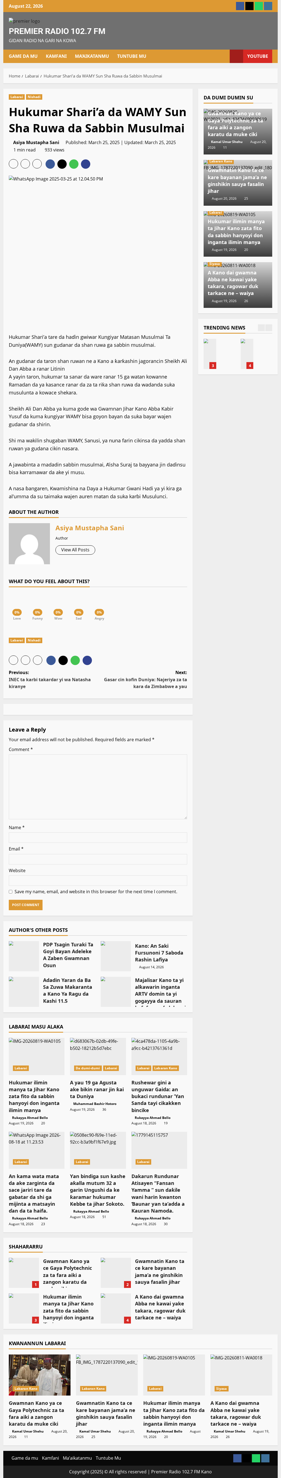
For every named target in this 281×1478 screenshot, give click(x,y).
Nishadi (34, 96)
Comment (21, 749)
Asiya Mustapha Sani (36, 142)
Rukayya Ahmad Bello (30, 1117)
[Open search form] (224, 56)
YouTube (257, 56)
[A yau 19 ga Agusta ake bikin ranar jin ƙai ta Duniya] (98, 1056)
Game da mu (23, 56)
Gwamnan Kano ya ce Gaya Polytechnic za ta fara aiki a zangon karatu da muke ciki (24, 1273)
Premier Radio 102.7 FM (57, 31)
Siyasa (214, 263)
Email (16, 849)
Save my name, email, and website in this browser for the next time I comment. (96, 892)
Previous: (50, 679)
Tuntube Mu (131, 56)
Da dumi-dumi (88, 1068)
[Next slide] (268, 327)
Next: (145, 679)
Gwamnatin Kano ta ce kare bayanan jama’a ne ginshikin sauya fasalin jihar (116, 1273)
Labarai (16, 96)
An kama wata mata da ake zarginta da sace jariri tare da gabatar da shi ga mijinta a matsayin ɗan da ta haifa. (34, 1193)
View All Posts (75, 550)
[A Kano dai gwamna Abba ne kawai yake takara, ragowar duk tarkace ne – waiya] (241, 1375)
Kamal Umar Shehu (227, 141)
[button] (13, 163)
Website (17, 870)
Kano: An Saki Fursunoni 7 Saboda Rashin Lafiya (116, 956)
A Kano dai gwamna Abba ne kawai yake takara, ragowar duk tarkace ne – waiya (116, 1308)
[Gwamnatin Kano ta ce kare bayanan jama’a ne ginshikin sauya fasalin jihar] (107, 1375)
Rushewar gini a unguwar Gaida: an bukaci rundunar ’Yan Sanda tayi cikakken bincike (157, 1096)
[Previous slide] (261, 327)
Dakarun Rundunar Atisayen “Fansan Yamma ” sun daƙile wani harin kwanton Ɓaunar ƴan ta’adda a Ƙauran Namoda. (158, 1193)
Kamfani (56, 56)
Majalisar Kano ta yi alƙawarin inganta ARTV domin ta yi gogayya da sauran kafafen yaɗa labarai (116, 992)
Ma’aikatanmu (92, 56)
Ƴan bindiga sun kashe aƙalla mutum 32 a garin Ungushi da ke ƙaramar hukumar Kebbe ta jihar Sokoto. (97, 1190)
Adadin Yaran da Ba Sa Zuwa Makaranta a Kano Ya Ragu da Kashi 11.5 (24, 992)
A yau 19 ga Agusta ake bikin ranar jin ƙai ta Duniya (97, 1089)
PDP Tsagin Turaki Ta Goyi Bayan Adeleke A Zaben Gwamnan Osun (24, 956)
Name (17, 827)
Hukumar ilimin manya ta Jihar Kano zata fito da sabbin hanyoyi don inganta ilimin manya (34, 1096)
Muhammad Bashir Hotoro (94, 1103)
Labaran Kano (165, 1068)
